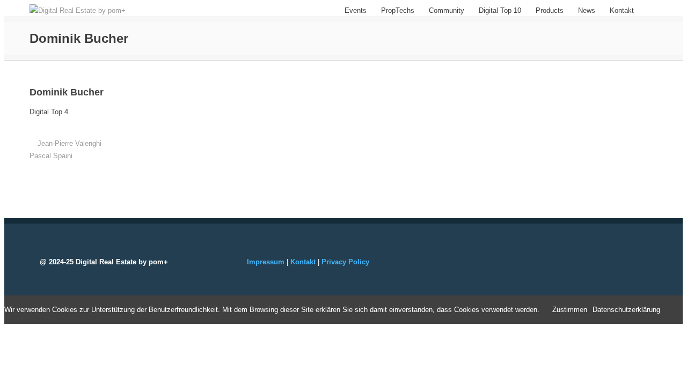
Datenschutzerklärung (626, 310)
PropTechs (397, 10)
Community (446, 10)
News (586, 10)
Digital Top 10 (500, 10)
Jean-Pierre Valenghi (69, 143)
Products (550, 10)
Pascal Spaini (51, 156)
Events (356, 10)
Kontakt (622, 10)
